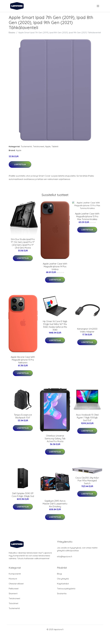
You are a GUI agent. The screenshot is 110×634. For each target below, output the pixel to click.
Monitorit (13, 578)
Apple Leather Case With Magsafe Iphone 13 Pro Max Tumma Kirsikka (87, 216)
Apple (48, 146)
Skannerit (13, 593)
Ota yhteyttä (63, 578)
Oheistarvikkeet (16, 583)
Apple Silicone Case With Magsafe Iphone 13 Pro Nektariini (23, 360)
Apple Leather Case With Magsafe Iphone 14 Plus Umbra (55, 266)
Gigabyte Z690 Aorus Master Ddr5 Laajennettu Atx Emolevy (55, 503)
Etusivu (12, 32)
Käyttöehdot (63, 583)
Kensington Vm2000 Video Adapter (87, 330)
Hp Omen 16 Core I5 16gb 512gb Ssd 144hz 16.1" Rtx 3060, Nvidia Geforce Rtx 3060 (55, 325)
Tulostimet (13, 603)
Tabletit (55, 146)
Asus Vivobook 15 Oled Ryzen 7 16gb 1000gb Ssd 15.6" (87, 417)
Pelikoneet (14, 588)
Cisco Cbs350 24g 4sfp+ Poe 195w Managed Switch (87, 480)
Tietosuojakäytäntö (66, 588)
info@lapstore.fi (64, 556)
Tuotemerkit (26, 146)
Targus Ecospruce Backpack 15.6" (23, 416)
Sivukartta (61, 593)
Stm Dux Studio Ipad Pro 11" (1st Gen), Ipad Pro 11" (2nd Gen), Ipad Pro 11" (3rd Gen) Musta (23, 243)
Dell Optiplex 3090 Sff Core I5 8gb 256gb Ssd (23, 494)
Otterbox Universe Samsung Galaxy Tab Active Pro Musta (55, 438)
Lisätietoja (20, 164)
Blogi (59, 573)
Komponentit (15, 573)
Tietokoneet (38, 146)
